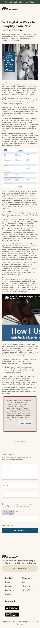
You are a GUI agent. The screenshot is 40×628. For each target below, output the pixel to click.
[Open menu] (36, 8)
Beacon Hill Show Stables (13, 113)
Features (8, 586)
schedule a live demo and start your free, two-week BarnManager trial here (19, 389)
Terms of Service (28, 590)
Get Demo (25, 423)
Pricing (8, 594)
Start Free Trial (20, 568)
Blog (23, 582)
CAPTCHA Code (7, 525)
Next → (25, 442)
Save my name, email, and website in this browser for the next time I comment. (17, 506)
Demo (7, 582)
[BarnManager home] (10, 7)
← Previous (16, 442)
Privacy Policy (27, 586)
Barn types (9, 590)
